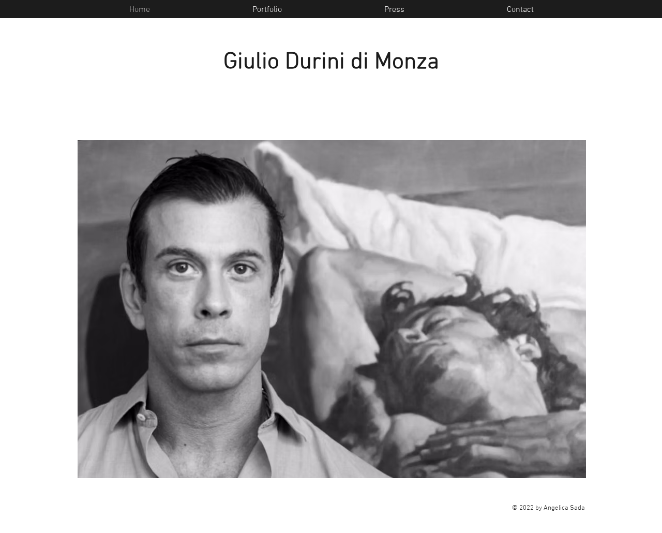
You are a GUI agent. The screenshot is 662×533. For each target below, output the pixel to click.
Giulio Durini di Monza (331, 63)
